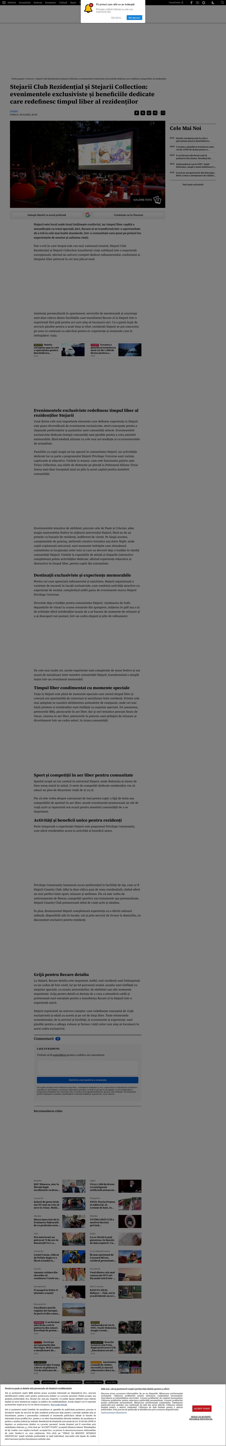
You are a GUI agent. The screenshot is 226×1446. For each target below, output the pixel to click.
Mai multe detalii (59, 1405)
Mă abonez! (134, 17)
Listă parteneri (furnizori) (114, 1412)
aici (26, 1427)
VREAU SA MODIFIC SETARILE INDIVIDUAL (200, 1418)
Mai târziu (116, 17)
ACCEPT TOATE (202, 1408)
